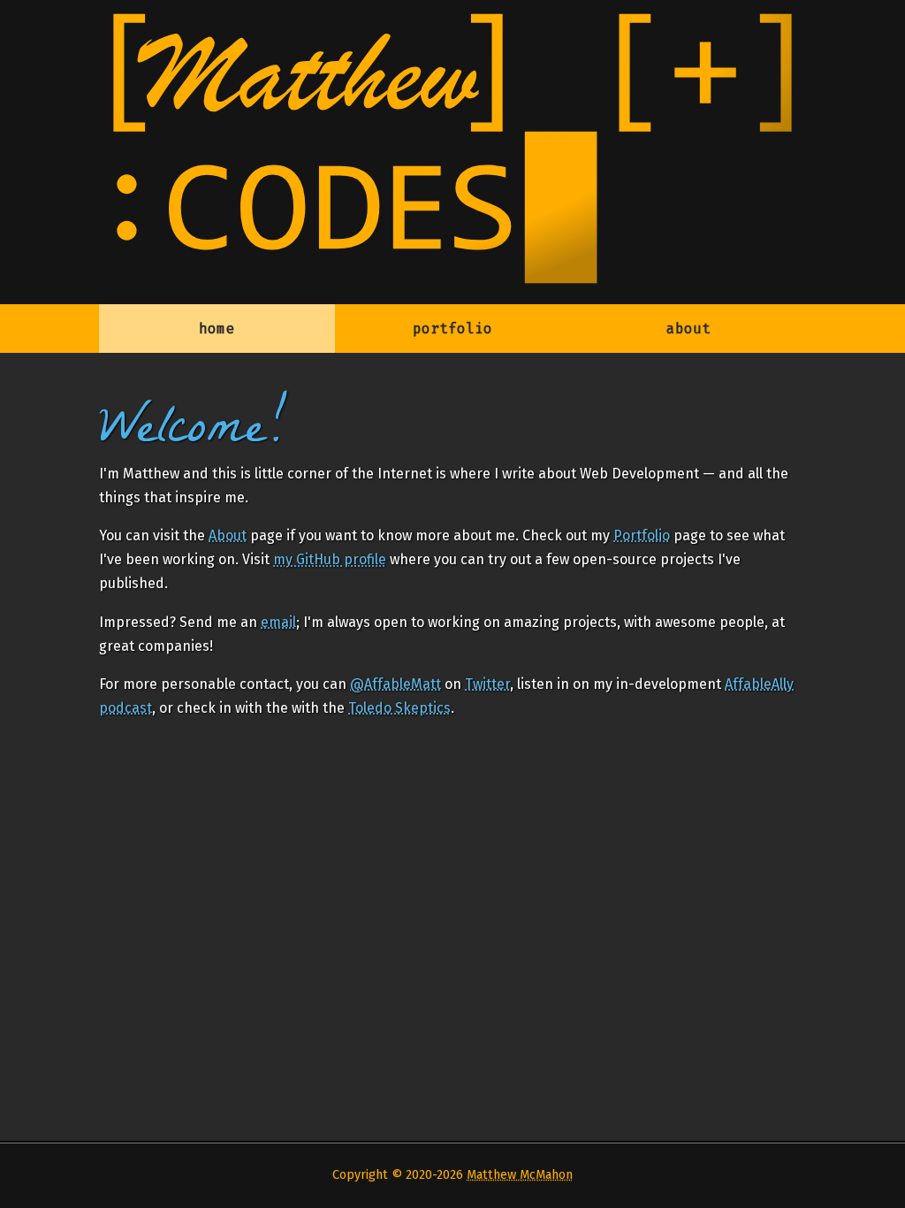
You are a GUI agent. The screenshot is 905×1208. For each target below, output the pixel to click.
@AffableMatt (395, 684)
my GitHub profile (329, 559)
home (216, 328)
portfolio (452, 328)
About (228, 535)
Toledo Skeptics (399, 708)
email (278, 622)
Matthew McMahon (520, 1174)
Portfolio (641, 535)
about (688, 328)
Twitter (487, 684)
